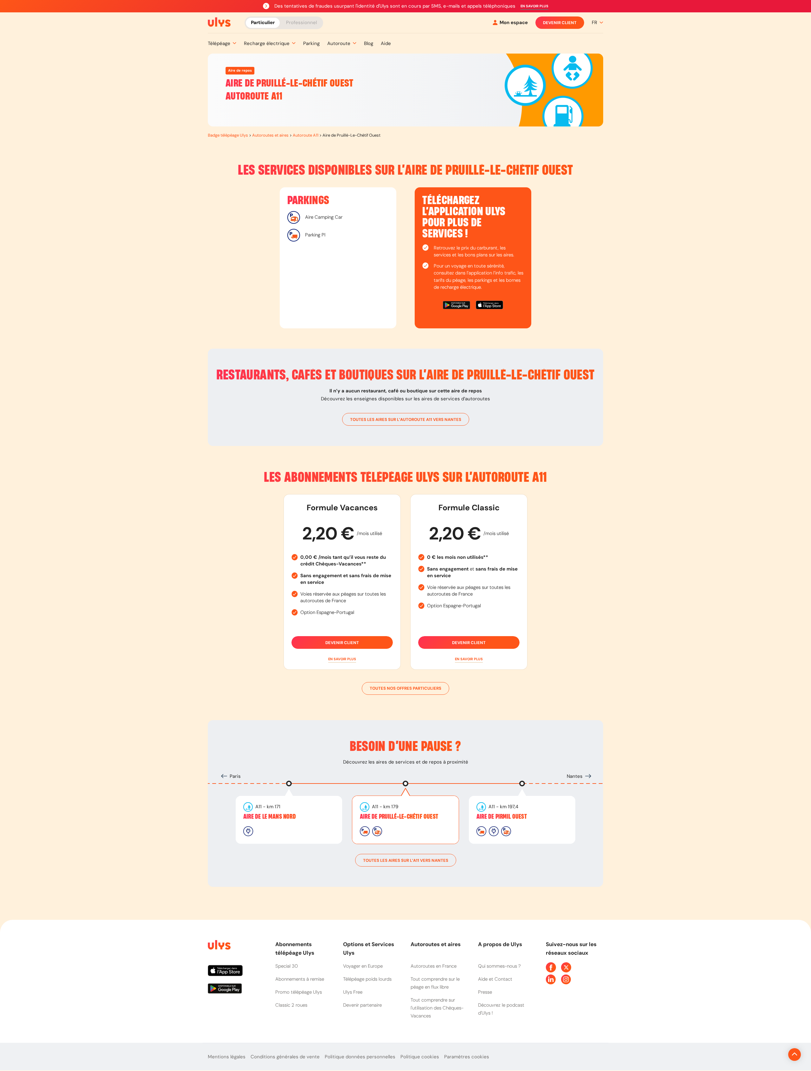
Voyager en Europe (363, 966)
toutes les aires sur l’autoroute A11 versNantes (405, 419)
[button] (534, 6)
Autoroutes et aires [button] (436, 944)
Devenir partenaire (362, 1005)
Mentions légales (227, 1057)
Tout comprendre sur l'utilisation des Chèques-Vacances (437, 1008)
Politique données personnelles (360, 1057)
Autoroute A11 (305, 135)
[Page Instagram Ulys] (566, 979)
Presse (485, 992)
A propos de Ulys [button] (500, 944)
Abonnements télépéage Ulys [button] (294, 948)
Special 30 (286, 966)
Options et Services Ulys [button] (368, 948)
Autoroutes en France (434, 966)
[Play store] (457, 306)
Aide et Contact (495, 979)
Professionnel (301, 22)
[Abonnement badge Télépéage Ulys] (219, 22)
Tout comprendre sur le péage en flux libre (435, 983)
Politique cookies (419, 1057)
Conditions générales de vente (285, 1057)
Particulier (263, 22)
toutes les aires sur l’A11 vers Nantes (405, 860)
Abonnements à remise (299, 979)
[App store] (489, 306)
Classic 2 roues (291, 1005)
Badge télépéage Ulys (228, 135)
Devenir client (560, 22)
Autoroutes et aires (270, 135)
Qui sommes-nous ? (499, 966)
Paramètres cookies (466, 1057)
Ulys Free (352, 992)
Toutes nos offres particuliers (405, 688)
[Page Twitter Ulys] (566, 967)
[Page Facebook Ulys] (551, 967)
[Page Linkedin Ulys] (551, 979)
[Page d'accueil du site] (218, 946)
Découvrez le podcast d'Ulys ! (501, 1009)
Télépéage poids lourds (367, 979)
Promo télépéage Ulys (298, 992)
